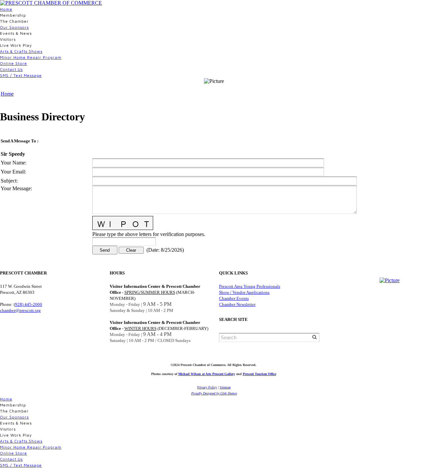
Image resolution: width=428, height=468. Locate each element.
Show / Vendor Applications (244, 292)
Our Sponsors (14, 27)
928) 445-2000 (28, 304)
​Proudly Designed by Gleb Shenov (214, 393)
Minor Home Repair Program (31, 57)
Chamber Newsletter (237, 304)
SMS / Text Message (21, 75)
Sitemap (225, 387)
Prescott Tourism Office (259, 374)
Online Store (13, 63)
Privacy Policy (207, 387)
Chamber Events (234, 298)
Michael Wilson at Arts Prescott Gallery (206, 374)
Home (6, 9)
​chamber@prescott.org (20, 310)
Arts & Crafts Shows (21, 51)
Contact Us (11, 69)
